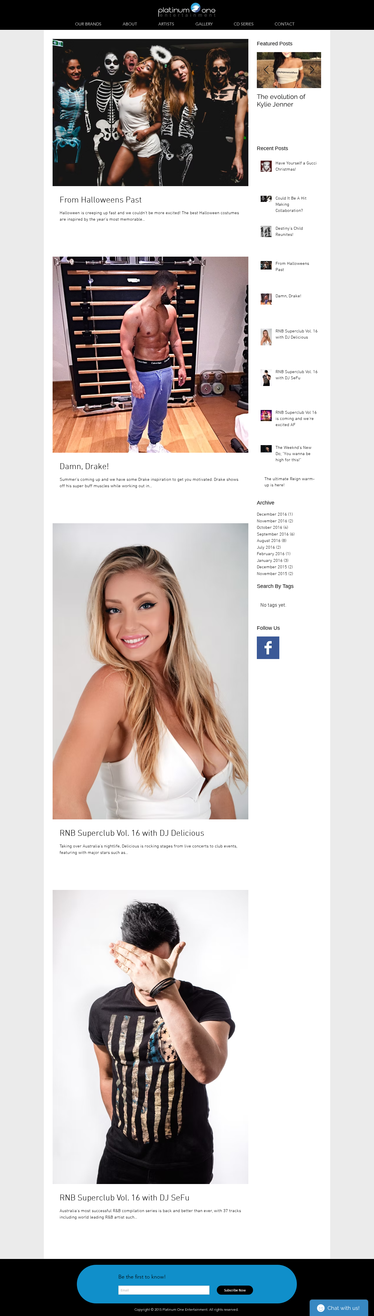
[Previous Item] (266, 70)
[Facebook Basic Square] (268, 647)
